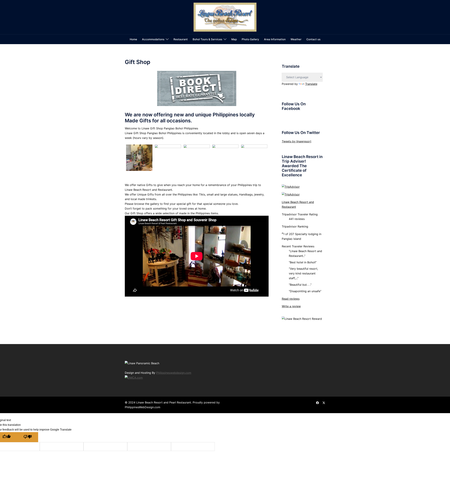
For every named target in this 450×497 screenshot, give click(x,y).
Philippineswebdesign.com (173, 372)
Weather (296, 39)
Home (133, 39)
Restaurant (180, 39)
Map (234, 39)
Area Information (275, 39)
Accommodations (153, 39)
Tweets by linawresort (296, 141)
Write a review (291, 306)
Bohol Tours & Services (207, 39)
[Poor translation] (27, 437)
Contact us (313, 39)
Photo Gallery (250, 39)
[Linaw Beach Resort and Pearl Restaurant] (225, 17)
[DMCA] (134, 377)
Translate (311, 84)
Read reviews (291, 298)
